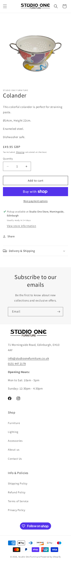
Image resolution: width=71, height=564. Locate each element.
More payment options (35, 200)
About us (14, 449)
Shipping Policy (17, 483)
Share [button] (11, 236)
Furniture (14, 423)
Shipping (20, 152)
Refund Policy (16, 492)
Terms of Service (18, 501)
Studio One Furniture (29, 556)
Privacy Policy (16, 510)
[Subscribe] (58, 311)
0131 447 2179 (17, 363)
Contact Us (15, 458)
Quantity (8, 158)
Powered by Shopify (50, 556)
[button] (5, 6)
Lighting (13, 432)
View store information (21, 226)
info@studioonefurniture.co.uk (28, 358)
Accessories (15, 440)
